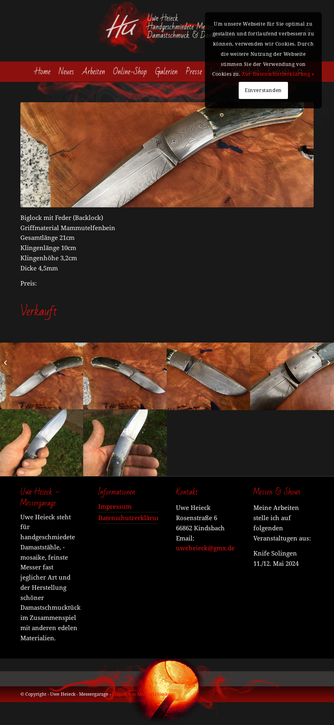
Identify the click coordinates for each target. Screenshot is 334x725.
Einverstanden (263, 90)
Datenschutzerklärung (128, 518)
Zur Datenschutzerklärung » (278, 73)
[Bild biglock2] (208, 376)
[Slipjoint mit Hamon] (6, 362)
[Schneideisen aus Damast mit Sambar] (327, 362)
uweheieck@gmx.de (205, 548)
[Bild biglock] (125, 442)
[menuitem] (43, 72)
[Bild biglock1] (42, 442)
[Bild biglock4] (125, 376)
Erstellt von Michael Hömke (141, 694)
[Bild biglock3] (292, 376)
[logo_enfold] (167, 30)
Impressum (115, 506)
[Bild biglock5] (42, 376)
